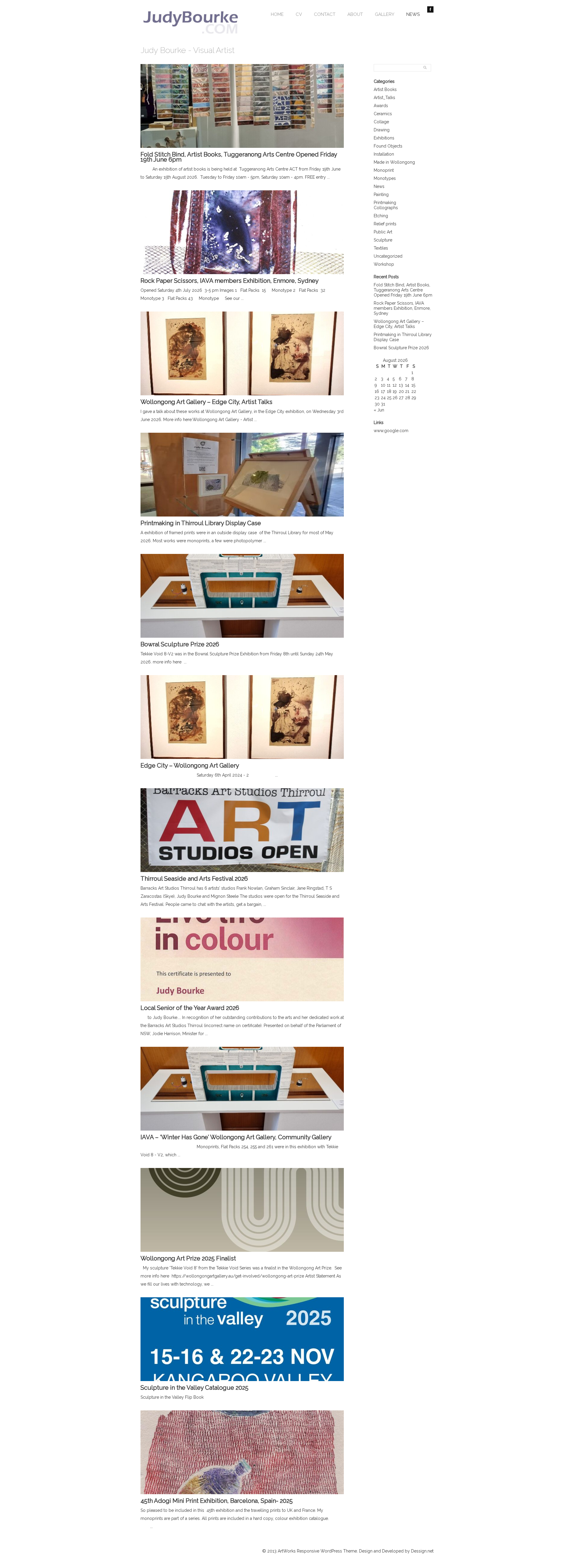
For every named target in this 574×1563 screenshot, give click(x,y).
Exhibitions (384, 138)
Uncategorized (388, 256)
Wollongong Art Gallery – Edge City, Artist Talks (399, 324)
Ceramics (383, 113)
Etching (381, 215)
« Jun (379, 410)
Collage (381, 121)
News (413, 14)
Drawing (382, 129)
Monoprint (384, 170)
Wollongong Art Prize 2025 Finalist (188, 1258)
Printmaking (385, 202)
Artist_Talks (384, 97)
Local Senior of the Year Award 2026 (190, 1007)
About (355, 14)
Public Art (383, 232)
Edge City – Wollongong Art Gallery (190, 765)
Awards (381, 105)
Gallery (384, 14)
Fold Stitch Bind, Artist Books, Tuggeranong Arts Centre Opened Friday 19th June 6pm (403, 289)
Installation (384, 154)
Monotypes (385, 178)
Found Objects (388, 146)
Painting (381, 194)
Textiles (381, 248)
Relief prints (385, 223)
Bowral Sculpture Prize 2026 (401, 347)
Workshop (384, 264)
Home (277, 14)
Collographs (386, 207)
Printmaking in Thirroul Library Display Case (201, 523)
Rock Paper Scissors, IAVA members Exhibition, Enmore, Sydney (402, 308)
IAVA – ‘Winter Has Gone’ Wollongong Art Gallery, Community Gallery (236, 1137)
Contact (324, 14)
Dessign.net (422, 1551)
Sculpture (383, 240)
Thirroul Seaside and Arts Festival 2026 (194, 878)
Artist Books (385, 89)
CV (299, 14)
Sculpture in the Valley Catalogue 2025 (194, 1387)
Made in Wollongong (394, 162)
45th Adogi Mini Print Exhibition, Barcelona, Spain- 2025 (217, 1500)
